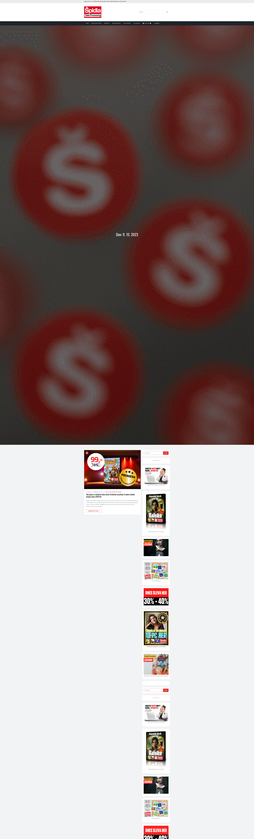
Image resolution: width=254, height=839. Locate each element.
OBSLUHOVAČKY (116, 23)
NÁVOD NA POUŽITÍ (96, 23)
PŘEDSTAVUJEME (119, 492)
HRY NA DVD (137, 23)
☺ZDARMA (156, 23)
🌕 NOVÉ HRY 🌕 (147, 23)
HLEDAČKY (107, 23)
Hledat (165, 453)
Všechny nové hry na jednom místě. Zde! (156, 485)
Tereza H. (89, 492)
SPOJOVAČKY (127, 23)
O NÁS (87, 23)
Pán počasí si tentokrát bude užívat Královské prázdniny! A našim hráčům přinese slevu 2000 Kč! (110, 495)
